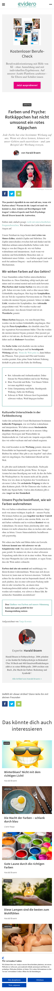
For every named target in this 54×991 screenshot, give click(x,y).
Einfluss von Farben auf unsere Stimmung (29, 604)
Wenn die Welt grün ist (29, 352)
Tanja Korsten (25, 621)
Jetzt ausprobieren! (27, 85)
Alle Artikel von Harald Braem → (27, 678)
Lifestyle (27, 105)
